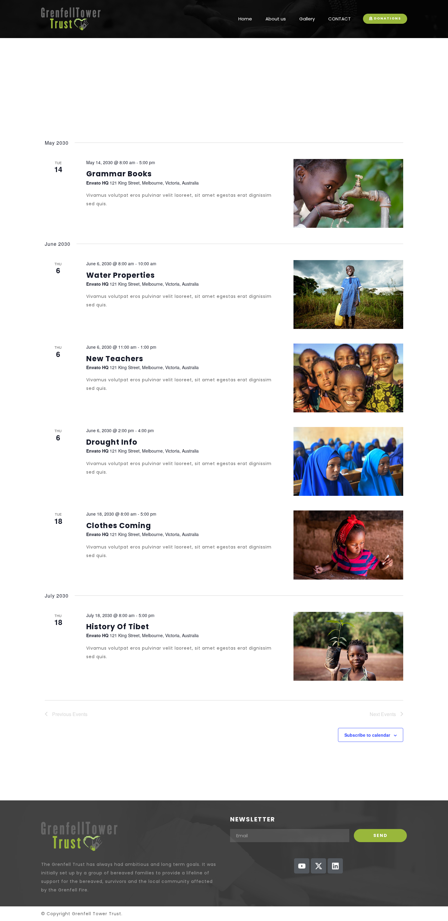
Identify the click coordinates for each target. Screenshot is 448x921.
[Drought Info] (348, 461)
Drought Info (111, 442)
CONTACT (339, 19)
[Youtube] (301, 865)
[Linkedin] (335, 865)
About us (275, 19)
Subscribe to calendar (367, 735)
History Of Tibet (117, 627)
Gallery (307, 19)
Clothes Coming (118, 525)
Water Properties (120, 275)
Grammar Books (119, 174)
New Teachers (114, 359)
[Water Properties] (348, 294)
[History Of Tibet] (348, 646)
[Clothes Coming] (348, 544)
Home (245, 19)
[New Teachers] (348, 378)
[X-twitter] (318, 865)
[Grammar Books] (348, 193)
